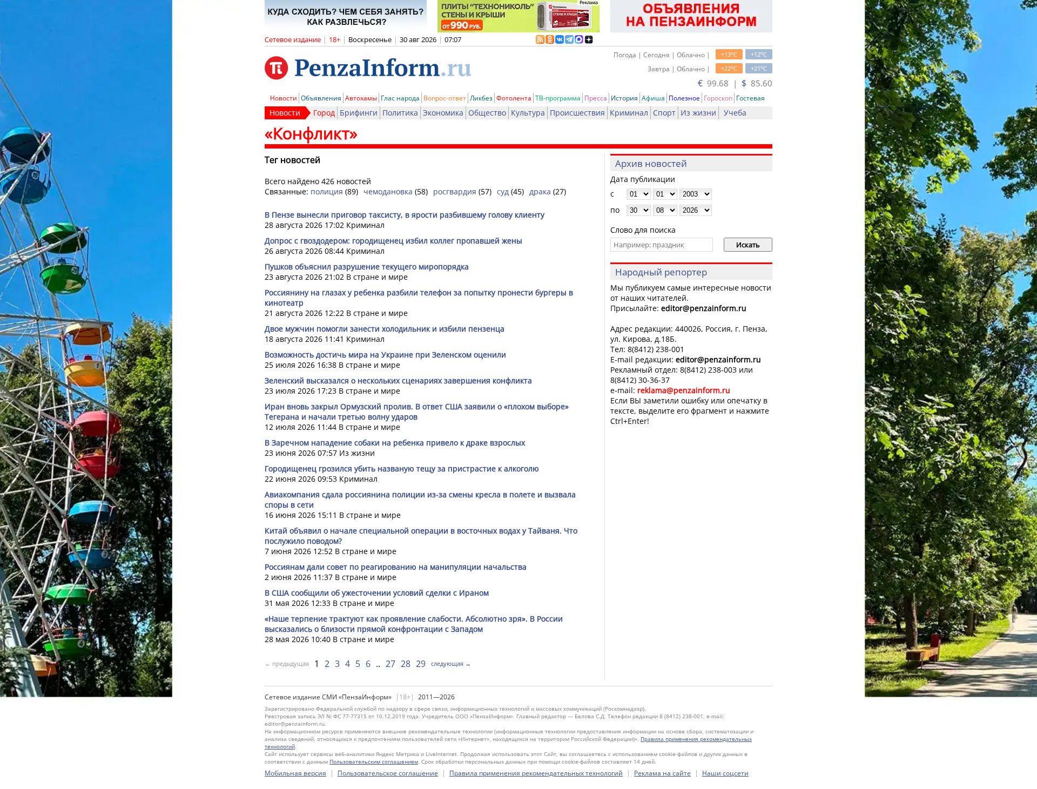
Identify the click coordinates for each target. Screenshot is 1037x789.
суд (503, 191)
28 (405, 664)
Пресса (595, 98)
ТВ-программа (558, 98)
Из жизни (698, 112)
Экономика (443, 112)
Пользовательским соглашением (373, 761)
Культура (528, 112)
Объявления (321, 98)
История (624, 98)
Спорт (664, 112)
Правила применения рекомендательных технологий (536, 773)
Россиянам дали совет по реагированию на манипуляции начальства (396, 567)
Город (324, 112)
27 (390, 664)
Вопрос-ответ (444, 98)
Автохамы (361, 98)
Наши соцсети (725, 773)
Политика (400, 112)
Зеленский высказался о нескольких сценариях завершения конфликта (398, 380)
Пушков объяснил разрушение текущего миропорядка (367, 266)
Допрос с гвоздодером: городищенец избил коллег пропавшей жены (393, 240)
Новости (283, 98)
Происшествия (577, 112)
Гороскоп (718, 98)
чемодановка (388, 191)
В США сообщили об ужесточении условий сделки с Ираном (377, 593)
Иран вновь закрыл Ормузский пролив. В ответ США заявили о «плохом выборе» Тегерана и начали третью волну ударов (417, 411)
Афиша (653, 98)
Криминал (629, 112)
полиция (327, 191)
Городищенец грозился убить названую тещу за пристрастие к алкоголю (402, 468)
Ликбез (481, 98)
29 (421, 664)
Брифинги (359, 112)
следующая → (451, 663)
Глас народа (400, 98)
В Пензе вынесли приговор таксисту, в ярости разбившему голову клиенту (404, 215)
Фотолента (513, 98)
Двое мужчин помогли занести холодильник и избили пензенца (384, 328)
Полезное (684, 98)
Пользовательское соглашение (388, 773)
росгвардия (454, 191)
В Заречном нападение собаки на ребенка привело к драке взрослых (395, 442)
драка (540, 191)
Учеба (735, 112)
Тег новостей (292, 160)
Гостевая (750, 98)
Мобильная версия (295, 773)
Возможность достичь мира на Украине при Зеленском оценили (385, 354)
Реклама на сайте (662, 773)
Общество (487, 112)
